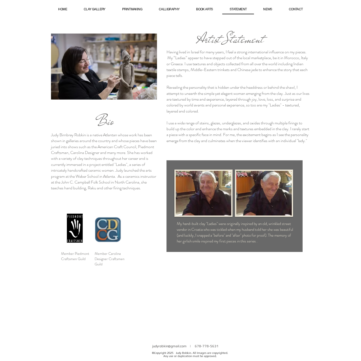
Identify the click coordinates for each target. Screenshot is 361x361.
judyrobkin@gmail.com (169, 346)
